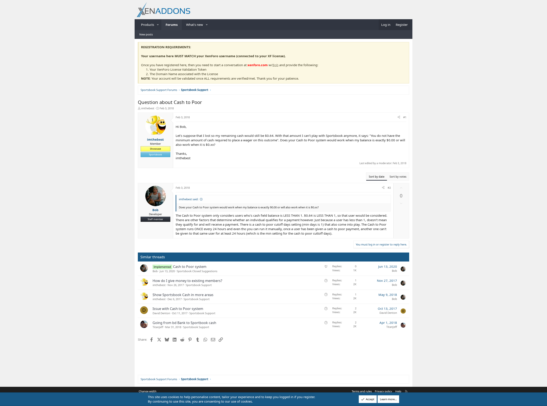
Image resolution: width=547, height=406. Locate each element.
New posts (146, 34)
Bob (275, 65)
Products (147, 24)
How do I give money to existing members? (187, 280)
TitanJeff (158, 327)
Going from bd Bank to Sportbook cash (184, 322)
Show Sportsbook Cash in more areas (183, 294)
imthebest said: (188, 199)
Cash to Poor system (189, 266)
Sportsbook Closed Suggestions (197, 271)
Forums (172, 24)
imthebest (147, 108)
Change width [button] (147, 391)
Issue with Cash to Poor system (178, 308)
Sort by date (376, 176)
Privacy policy (383, 391)
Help (398, 391)
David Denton (161, 313)
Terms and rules (362, 391)
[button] (158, 24)
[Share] (399, 117)
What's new (194, 24)
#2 (389, 188)
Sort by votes (398, 176)
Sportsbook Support (199, 285)
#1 (404, 117)
